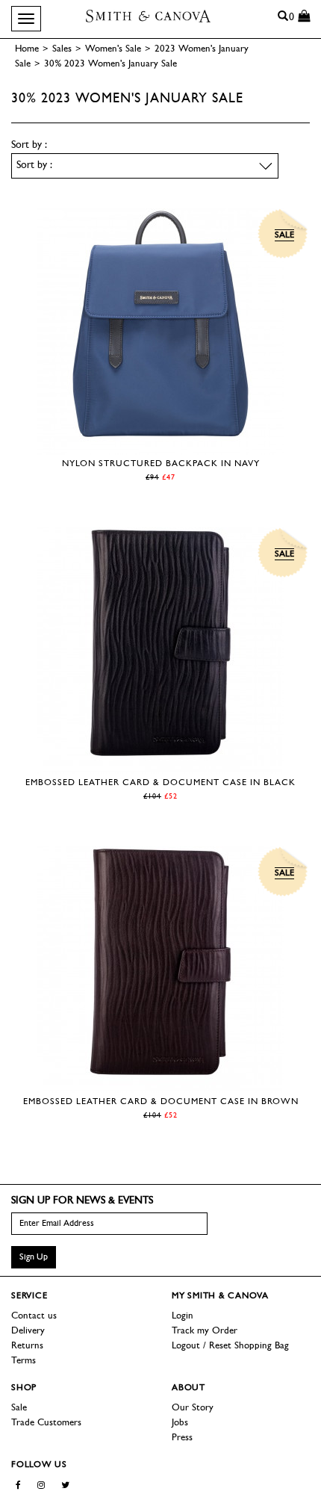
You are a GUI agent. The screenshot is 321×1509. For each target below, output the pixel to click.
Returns (27, 1346)
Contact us (34, 1316)
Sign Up (33, 1257)
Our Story (193, 1408)
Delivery (28, 1331)
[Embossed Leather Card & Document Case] (160, 766)
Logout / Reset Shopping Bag (230, 1346)
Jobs (180, 1423)
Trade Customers (46, 1423)
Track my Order (204, 1331)
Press (182, 1438)
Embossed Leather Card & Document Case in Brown (161, 1101)
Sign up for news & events (82, 1200)
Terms (23, 1361)
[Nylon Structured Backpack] (160, 447)
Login (182, 1316)
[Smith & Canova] (148, 16)
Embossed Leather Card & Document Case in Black (160, 782)
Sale (19, 1408)
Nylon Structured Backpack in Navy (161, 463)
